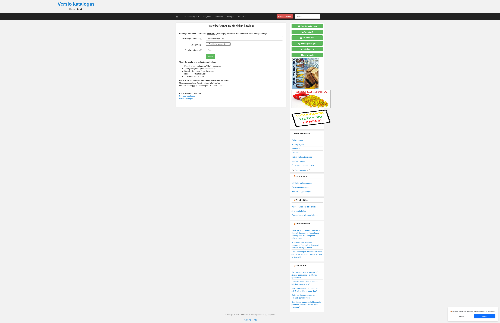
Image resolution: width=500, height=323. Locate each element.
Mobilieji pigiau (298, 144)
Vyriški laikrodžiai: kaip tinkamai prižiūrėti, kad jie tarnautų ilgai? (304, 289)
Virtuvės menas (303, 224)
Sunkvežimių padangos (301, 191)
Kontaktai (242, 16)
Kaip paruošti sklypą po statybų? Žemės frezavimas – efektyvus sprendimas (305, 275)
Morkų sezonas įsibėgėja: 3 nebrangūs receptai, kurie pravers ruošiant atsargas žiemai (305, 245)
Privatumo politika (250, 319)
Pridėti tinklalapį (284, 16)
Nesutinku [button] (461, 316)
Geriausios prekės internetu (303, 165)
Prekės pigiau (297, 140)
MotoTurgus (301, 176)
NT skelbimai (302, 200)
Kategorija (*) (196, 44)
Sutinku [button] (484, 316)
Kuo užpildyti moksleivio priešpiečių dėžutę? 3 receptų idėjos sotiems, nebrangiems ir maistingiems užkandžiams (306, 234)
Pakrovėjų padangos (300, 187)
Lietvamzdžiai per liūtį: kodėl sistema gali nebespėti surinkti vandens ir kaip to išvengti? (307, 254)
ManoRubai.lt (302, 265)
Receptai (230, 16)
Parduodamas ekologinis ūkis (304, 206)
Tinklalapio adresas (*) (192, 38)
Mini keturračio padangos (302, 183)
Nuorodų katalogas (187, 96)
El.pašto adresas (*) (193, 50)
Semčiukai (296, 148)
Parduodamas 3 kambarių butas (305, 215)
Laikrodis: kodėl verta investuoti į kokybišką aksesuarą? (305, 282)
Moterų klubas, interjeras (302, 157)
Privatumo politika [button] (490, 311)
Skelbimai (219, 16)
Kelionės (295, 152)
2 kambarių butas (299, 211)
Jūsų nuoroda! (301, 170)
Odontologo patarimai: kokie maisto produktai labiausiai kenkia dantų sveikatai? (306, 304)
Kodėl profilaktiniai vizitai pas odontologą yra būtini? (303, 296)
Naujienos (207, 16)
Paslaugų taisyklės (267, 314)
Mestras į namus (298, 161)
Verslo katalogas (191, 16)
